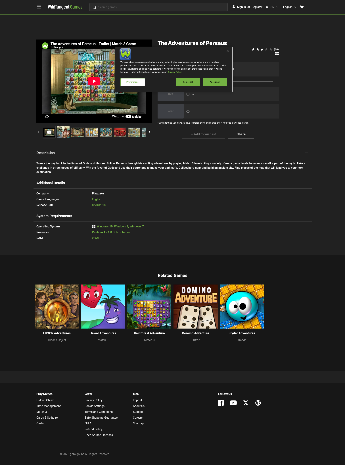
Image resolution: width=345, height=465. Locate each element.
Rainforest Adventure (149, 333)
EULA (88, 423)
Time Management (48, 406)
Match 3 (103, 340)
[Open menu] (38, 6)
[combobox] (158, 7)
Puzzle (195, 340)
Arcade (241, 340)
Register (257, 7)
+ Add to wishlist (203, 134)
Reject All (188, 82)
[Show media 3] (77, 132)
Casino (40, 423)
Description (45, 153)
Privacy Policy (94, 400)
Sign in (241, 7)
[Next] (149, 132)
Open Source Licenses (99, 435)
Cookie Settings (94, 406)
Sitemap (138, 423)
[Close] (228, 51)
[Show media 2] (63, 132)
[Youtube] (233, 402)
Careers (138, 417)
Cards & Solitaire (47, 417)
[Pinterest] (258, 403)
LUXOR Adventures (57, 333)
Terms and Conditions (99, 412)
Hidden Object (57, 340)
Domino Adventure (195, 333)
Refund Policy (93, 429)
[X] (246, 403)
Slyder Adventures (242, 333)
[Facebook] (221, 403)
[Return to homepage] (65, 7)
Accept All (215, 82)
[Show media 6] (120, 132)
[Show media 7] (134, 132)
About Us (139, 406)
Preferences (132, 82)
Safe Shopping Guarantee (101, 417)
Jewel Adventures (103, 333)
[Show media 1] (49, 132)
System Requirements (54, 216)
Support (138, 412)
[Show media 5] (105, 132)
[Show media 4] (91, 132)
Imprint (137, 400)
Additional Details (50, 183)
